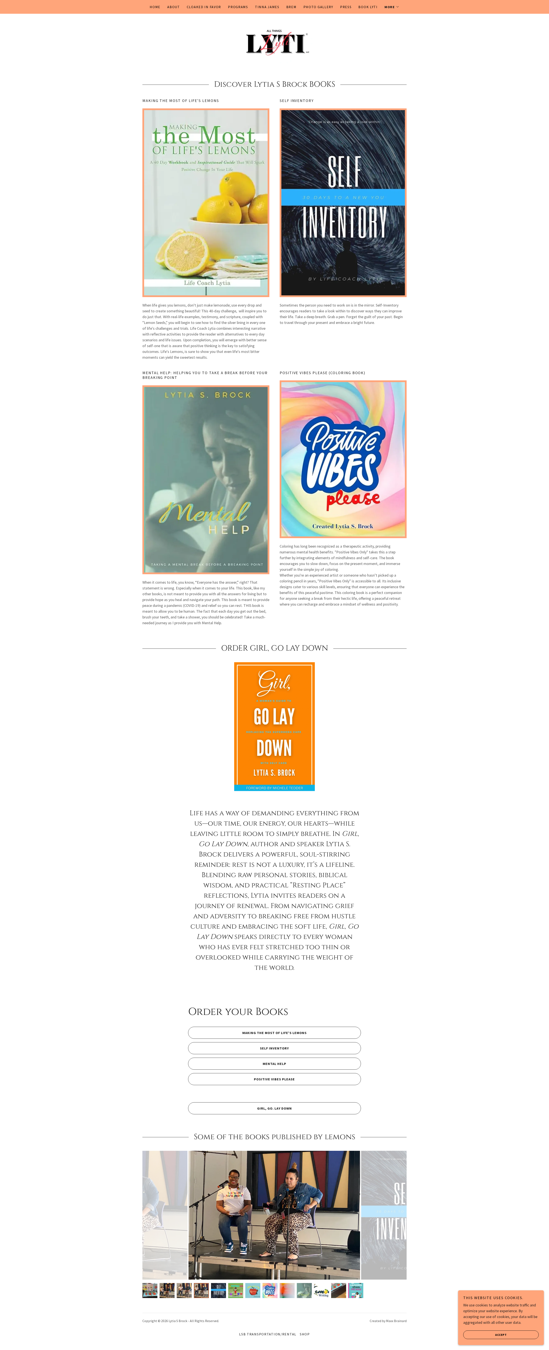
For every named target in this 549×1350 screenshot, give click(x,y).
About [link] (173, 7)
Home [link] (155, 7)
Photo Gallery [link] (318, 7)
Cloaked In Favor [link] (204, 7)
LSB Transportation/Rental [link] (267, 1334)
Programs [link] (238, 7)
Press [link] (346, 7)
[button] (392, 6)
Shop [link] (305, 1334)
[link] (274, 41)
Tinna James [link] (267, 7)
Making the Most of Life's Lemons (274, 1033)
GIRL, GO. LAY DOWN (274, 1108)
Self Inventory (274, 1048)
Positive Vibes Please (274, 1079)
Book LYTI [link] (367, 7)
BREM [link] (291, 7)
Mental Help (274, 1063)
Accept (501, 1334)
